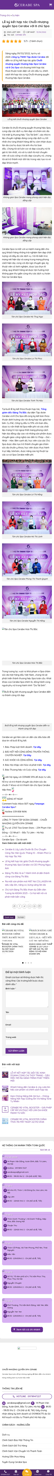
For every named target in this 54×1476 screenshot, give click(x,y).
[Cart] (50, 5)
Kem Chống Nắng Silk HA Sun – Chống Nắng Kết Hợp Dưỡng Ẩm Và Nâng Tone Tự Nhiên (30, 1099)
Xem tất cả (45, 1150)
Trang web (11, 1037)
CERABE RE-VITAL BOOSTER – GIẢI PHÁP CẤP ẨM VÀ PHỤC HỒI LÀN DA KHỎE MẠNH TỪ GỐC (31, 1110)
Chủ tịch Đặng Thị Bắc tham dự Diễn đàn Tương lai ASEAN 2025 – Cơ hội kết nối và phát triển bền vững (26, 893)
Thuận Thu (12, 1225)
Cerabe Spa (20, 35)
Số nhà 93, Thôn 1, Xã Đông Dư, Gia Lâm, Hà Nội (27, 1191)
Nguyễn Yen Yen (14, 1311)
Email (8, 1025)
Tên (7, 1012)
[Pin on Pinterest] (34, 906)
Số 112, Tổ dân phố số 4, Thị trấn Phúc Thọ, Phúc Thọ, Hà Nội (26, 1277)
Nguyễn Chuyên (14, 1283)
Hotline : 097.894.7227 (17, 1168)
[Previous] (2, 943)
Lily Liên (10, 1196)
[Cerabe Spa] (27, 5)
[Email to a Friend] (29, 906)
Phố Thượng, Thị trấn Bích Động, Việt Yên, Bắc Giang (27, 1306)
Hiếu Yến (11, 1254)
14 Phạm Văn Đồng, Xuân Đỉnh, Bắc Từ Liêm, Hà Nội (27, 1162)
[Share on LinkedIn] (39, 906)
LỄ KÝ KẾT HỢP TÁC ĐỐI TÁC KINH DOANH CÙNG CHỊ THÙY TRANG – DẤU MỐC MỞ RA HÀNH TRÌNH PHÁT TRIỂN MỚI (30, 1077)
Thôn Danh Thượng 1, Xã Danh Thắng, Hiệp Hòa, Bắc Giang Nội (26, 1220)
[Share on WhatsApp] (14, 906)
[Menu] (4, 5)
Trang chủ (5, 15)
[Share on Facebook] (19, 906)
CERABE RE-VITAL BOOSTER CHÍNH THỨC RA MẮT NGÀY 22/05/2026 (28, 1120)
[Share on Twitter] (24, 906)
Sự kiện (15, 15)
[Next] (51, 943)
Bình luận (11, 988)
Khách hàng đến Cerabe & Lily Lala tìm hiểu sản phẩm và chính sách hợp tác (30, 1088)
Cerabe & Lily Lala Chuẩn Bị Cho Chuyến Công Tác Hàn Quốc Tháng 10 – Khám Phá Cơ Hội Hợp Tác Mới (28, 853)
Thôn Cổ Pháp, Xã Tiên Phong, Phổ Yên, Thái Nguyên (27, 1248)
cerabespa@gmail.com (18, 1172)
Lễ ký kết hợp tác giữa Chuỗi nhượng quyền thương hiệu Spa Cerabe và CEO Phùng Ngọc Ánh (28, 865)
